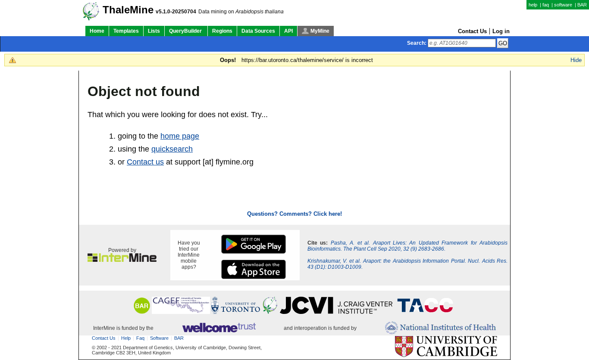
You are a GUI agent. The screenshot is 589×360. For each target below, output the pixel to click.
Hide (576, 60)
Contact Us (472, 31)
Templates (126, 31)
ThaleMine (128, 10)
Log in (501, 31)
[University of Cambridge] (446, 346)
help (533, 4)
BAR (582, 4)
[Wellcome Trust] (219, 328)
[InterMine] (122, 260)
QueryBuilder (186, 31)
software (563, 4)
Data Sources (258, 31)
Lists (154, 31)
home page (179, 136)
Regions (222, 31)
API (288, 31)
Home (97, 31)
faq (545, 4)
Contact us (145, 162)
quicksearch (172, 149)
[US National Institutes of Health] (440, 328)
